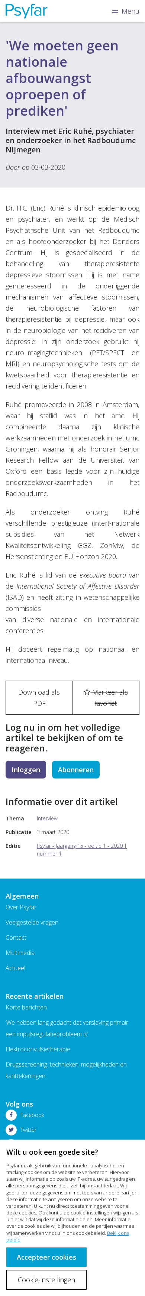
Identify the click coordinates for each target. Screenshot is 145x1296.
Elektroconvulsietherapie (38, 1049)
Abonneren (76, 769)
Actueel (15, 968)
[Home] (27, 11)
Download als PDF (39, 698)
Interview (47, 818)
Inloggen (26, 769)
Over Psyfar (21, 907)
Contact (16, 937)
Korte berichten (26, 1007)
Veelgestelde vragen (32, 922)
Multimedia (20, 953)
